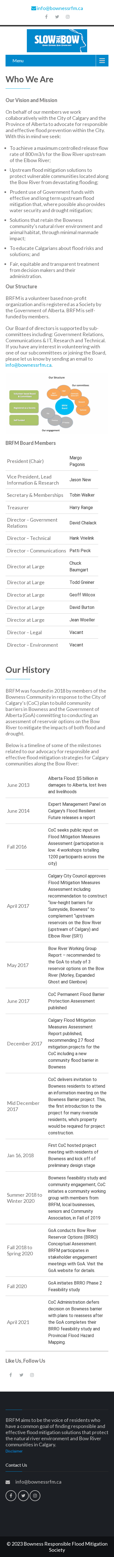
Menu (18, 60)
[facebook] (46, 16)
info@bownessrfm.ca (59, 8)
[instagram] (68, 16)
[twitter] (57, 16)
